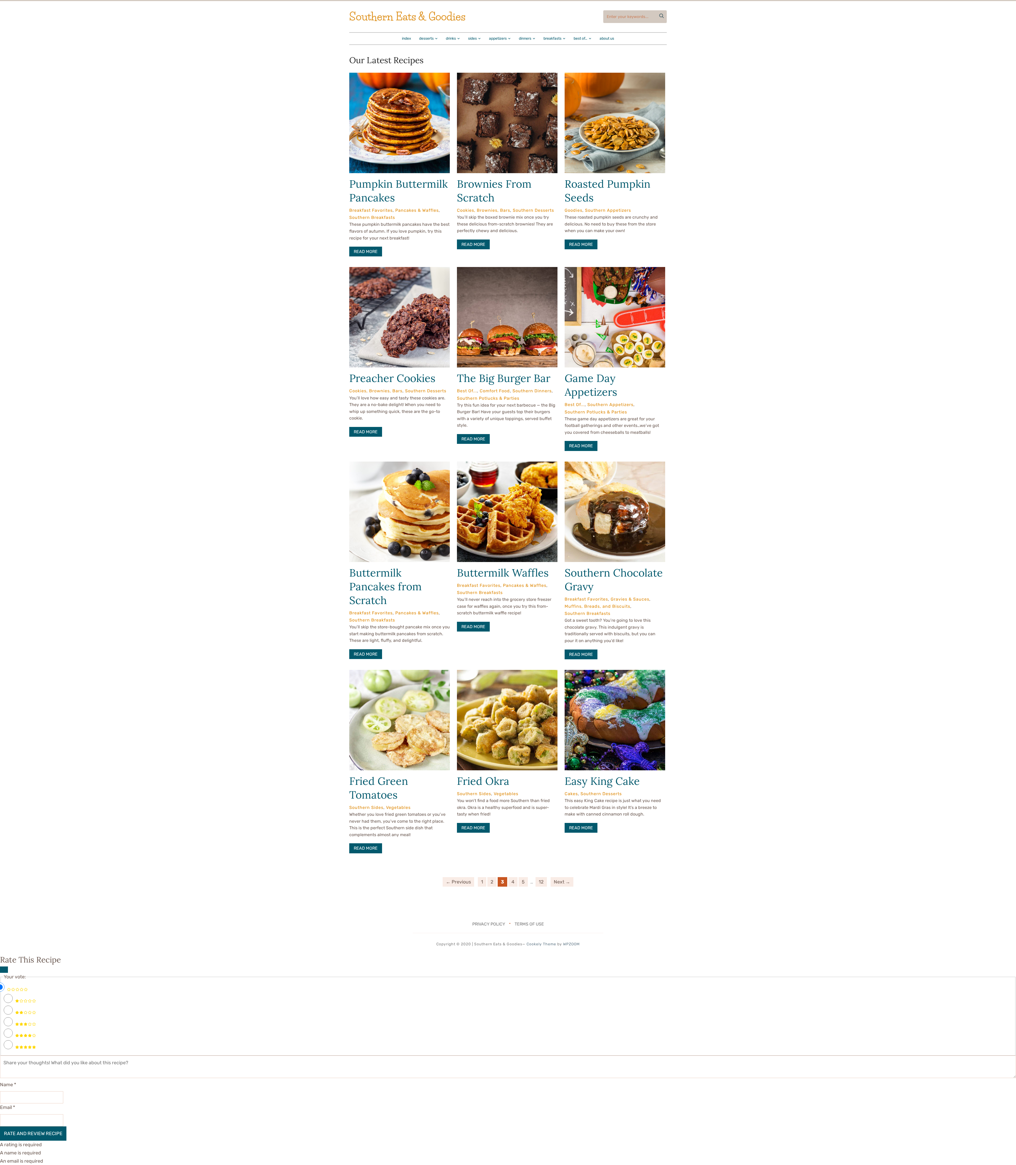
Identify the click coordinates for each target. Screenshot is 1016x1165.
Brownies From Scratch (494, 190)
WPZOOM (571, 944)
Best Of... (467, 390)
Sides (472, 38)
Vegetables (398, 807)
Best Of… (580, 38)
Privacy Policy (488, 924)
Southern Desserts (533, 210)
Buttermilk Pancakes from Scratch (385, 586)
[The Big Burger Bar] (507, 270)
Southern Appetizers (608, 210)
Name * (8, 1085)
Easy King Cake (602, 781)
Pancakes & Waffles (417, 210)
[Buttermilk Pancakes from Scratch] (399, 465)
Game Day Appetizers (591, 385)
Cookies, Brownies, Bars (483, 210)
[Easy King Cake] (615, 673)
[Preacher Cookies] (399, 270)
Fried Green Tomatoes (378, 788)
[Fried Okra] (507, 673)
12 (541, 882)
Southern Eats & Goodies (407, 16)
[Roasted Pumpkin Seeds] (615, 76)
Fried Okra (483, 781)
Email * (7, 1107)
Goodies (573, 210)
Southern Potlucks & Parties (488, 398)
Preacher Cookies (392, 378)
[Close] (4, 969)
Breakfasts (552, 38)
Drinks (451, 38)
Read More (366, 251)
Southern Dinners (532, 390)
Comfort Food (495, 390)
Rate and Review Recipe (33, 1133)
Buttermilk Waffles (503, 572)
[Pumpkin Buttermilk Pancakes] (399, 76)
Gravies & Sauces (630, 599)
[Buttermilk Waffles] (507, 465)
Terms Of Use (529, 924)
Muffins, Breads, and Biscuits (597, 606)
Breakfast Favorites (371, 210)
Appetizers (498, 38)
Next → (562, 882)
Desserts (426, 38)
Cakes (571, 793)
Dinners (525, 38)
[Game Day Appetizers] (615, 270)
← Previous (458, 882)
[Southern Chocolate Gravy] (615, 465)
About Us (607, 38)
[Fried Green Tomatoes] (399, 673)
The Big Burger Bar (503, 378)
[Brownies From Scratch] (507, 76)
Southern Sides (366, 807)
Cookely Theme (541, 944)
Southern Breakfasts (372, 217)
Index (406, 38)
